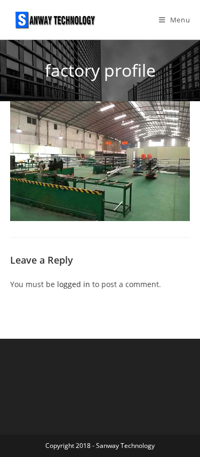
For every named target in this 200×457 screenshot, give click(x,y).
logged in (73, 284)
